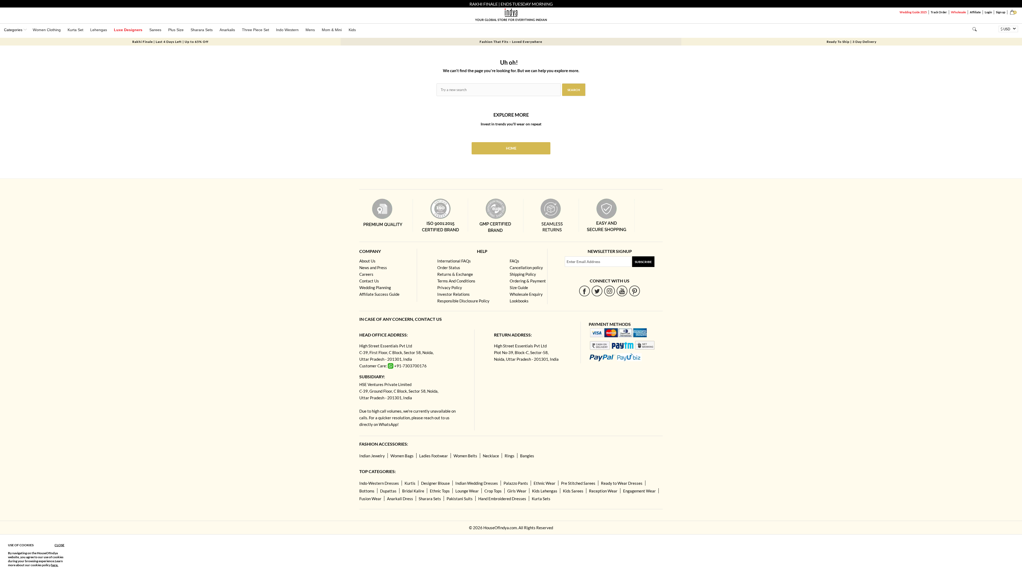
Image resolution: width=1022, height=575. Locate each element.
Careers (366, 274)
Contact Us (369, 280)
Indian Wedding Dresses (476, 483)
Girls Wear (516, 490)
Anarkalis (227, 30)
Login (988, 12)
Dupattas (388, 490)
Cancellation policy (526, 267)
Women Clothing (47, 30)
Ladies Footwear (433, 455)
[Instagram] (609, 290)
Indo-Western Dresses (379, 483)
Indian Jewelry (372, 455)
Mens (310, 30)
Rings (509, 455)
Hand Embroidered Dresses (502, 498)
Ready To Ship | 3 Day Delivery (851, 42)
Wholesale (958, 12)
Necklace (491, 455)
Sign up (1000, 12)
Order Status (448, 267)
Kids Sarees (573, 490)
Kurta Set (75, 30)
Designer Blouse (435, 483)
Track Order (939, 12)
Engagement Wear (639, 490)
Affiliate (975, 12)
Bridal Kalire (413, 490)
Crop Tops (493, 490)
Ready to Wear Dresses (621, 483)
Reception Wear (603, 490)
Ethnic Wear (544, 483)
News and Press (373, 267)
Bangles (527, 455)
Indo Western (287, 30)
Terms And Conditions (456, 280)
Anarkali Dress (400, 498)
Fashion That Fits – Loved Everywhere (511, 42)
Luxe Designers (128, 30)
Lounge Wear (467, 490)
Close (59, 545)
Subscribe (643, 262)
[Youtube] (622, 290)
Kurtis (410, 483)
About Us (367, 260)
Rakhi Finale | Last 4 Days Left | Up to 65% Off (170, 42)
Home (511, 148)
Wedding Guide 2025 (913, 12)
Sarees (155, 30)
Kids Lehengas (544, 490)
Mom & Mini (332, 30)
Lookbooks (519, 300)
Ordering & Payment (528, 280)
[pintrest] (634, 290)
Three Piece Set (255, 30)
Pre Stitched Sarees (578, 483)
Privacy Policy (449, 287)
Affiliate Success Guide (379, 294)
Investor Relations (453, 294)
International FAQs (454, 260)
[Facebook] (584, 290)
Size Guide (519, 287)
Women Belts (465, 455)
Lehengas (98, 30)
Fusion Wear (370, 498)
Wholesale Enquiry (526, 294)
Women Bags (402, 455)
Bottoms (366, 490)
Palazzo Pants (516, 483)
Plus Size (176, 30)
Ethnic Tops (440, 490)
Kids (352, 30)
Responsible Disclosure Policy (463, 300)
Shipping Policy (523, 274)
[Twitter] (597, 290)
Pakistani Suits (460, 498)
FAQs (514, 260)
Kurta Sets (541, 498)
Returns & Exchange (455, 274)
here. (54, 565)
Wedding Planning (375, 287)
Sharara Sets (202, 30)
